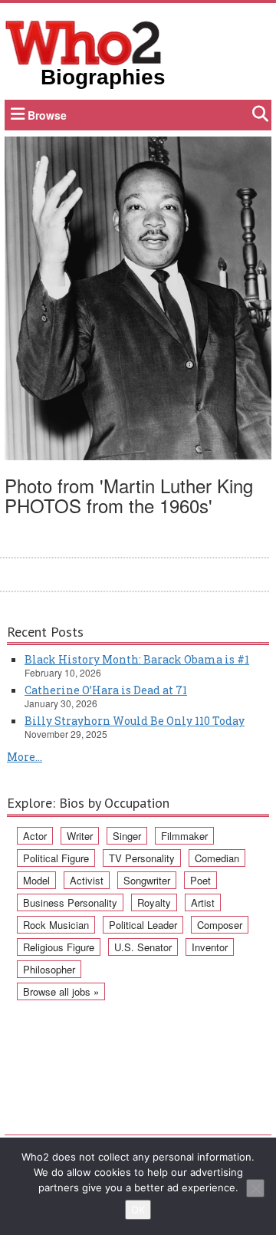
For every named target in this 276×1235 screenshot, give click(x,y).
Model (36, 880)
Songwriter (146, 880)
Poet (200, 880)
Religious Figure (58, 947)
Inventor (210, 947)
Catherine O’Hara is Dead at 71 (106, 690)
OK (138, 1210)
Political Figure (56, 858)
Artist (203, 902)
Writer (80, 835)
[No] (255, 1188)
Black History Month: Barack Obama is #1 (137, 659)
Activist (87, 880)
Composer (219, 924)
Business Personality (70, 902)
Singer (127, 835)
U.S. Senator (143, 947)
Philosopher (49, 969)
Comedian (217, 858)
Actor (35, 835)
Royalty (154, 902)
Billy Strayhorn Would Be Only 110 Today (135, 720)
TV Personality (142, 858)
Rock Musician (56, 924)
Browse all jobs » (61, 991)
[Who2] (84, 41)
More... (24, 756)
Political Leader (143, 924)
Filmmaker (184, 835)
